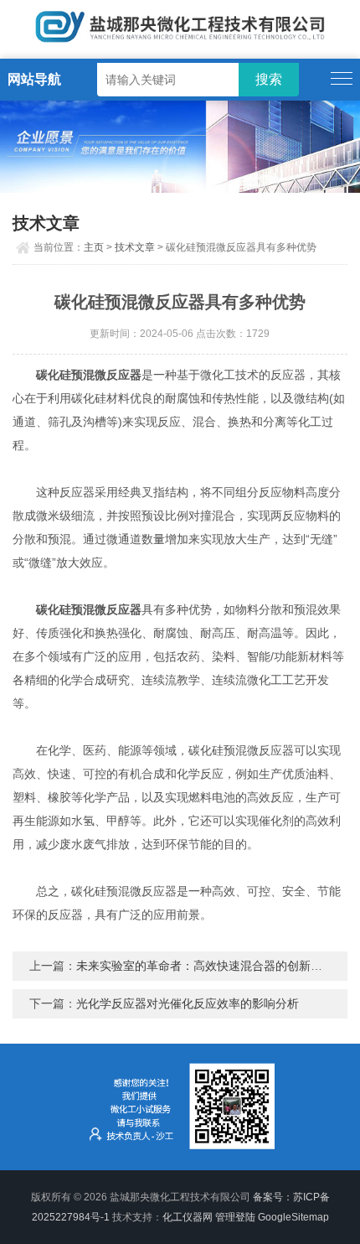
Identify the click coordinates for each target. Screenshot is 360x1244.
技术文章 (135, 247)
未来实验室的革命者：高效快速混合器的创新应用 (205, 965)
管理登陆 (235, 1217)
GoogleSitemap (293, 1217)
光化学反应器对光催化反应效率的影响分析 (187, 1003)
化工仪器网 (187, 1217)
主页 (94, 247)
